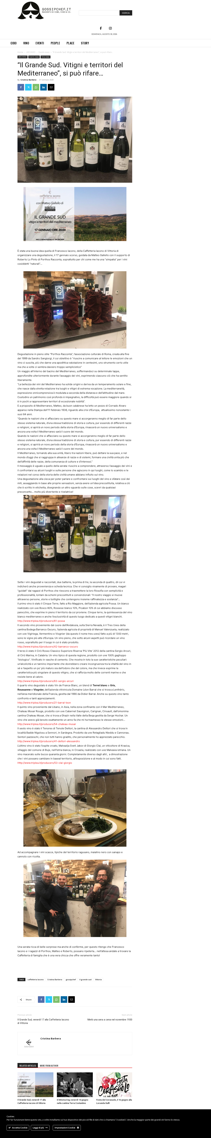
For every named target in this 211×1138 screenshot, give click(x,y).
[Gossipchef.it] (44, 10)
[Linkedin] (43, 87)
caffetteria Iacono (36, 979)
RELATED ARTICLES (27, 1065)
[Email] (51, 87)
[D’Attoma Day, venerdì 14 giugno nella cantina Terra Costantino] (75, 1084)
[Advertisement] (74, 967)
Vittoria (98, 979)
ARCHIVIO (30, 52)
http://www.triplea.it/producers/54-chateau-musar (46, 724)
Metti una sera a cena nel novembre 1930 (110, 1019)
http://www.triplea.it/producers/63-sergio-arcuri (45, 681)
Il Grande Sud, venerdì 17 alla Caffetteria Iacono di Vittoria (43, 1021)
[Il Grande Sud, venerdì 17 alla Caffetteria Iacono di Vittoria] (35, 1084)
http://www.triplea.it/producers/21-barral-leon (44, 702)
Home (20, 52)
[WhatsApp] (36, 87)
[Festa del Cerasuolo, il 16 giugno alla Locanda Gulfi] (114, 1084)
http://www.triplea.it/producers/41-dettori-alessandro (48, 741)
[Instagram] (110, 28)
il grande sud (85, 979)
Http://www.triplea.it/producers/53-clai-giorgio (44, 762)
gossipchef (71, 979)
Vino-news (45, 57)
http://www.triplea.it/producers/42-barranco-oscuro (47, 646)
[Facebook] (101, 28)
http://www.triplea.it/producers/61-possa (41, 620)
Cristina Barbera (28, 79)
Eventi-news (44, 52)
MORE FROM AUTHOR (49, 1065)
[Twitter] (28, 87)
